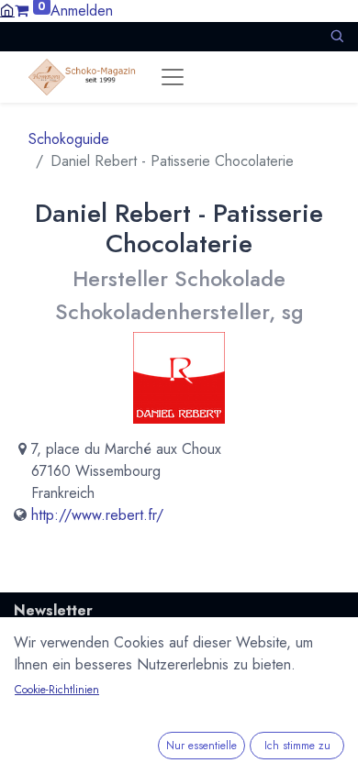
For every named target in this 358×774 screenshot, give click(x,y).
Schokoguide (68, 138)
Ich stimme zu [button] (297, 745)
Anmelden (81, 10)
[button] (337, 36)
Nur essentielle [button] (201, 745)
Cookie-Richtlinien (57, 689)
